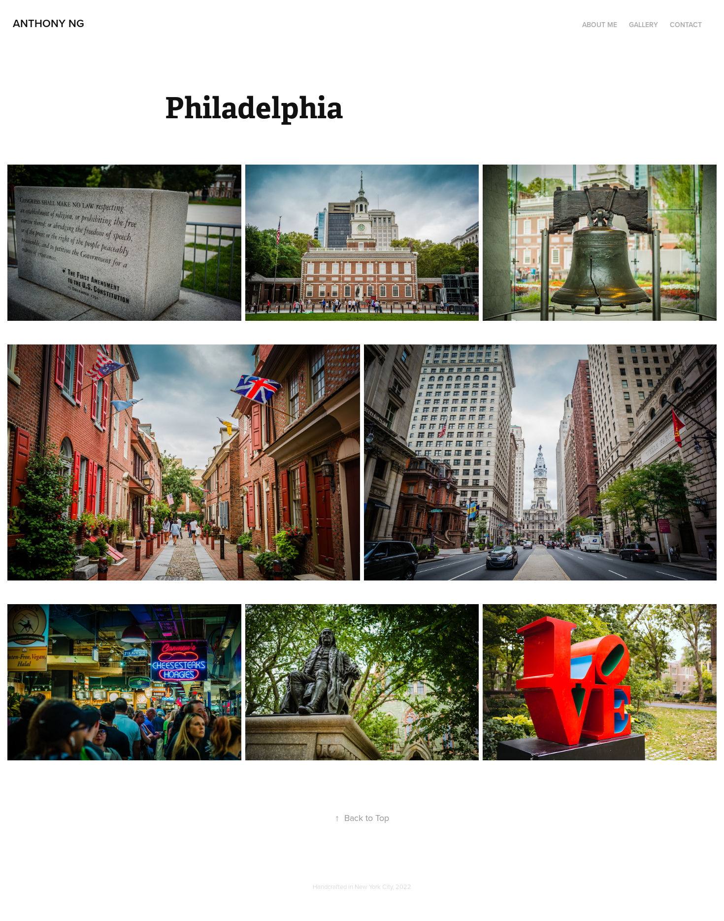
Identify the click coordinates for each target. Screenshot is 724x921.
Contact (686, 25)
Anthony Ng (48, 23)
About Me (599, 25)
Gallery (643, 25)
